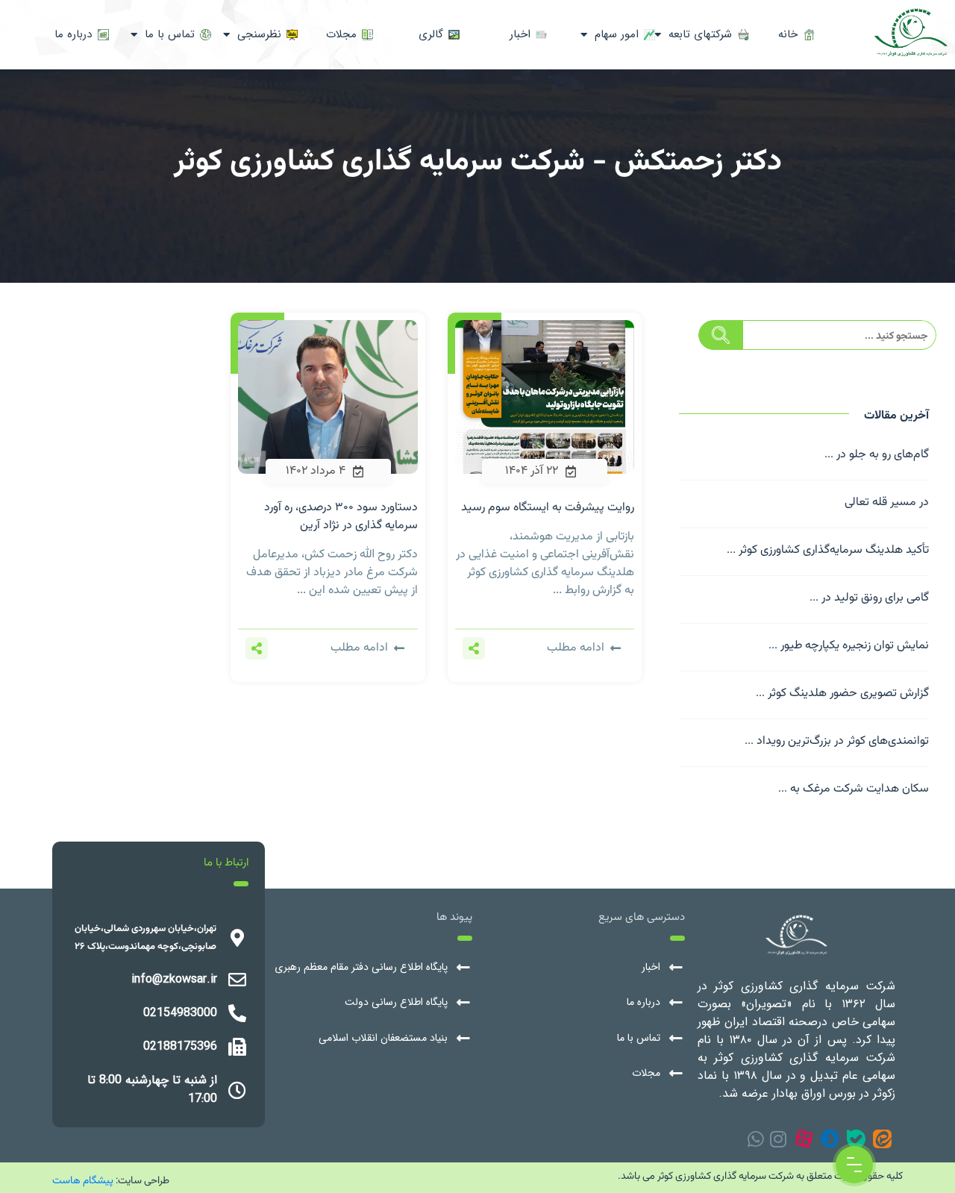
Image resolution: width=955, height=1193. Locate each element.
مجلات (646, 1073)
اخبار (651, 967)
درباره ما (643, 1002)
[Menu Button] (854, 1164)
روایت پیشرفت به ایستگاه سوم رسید (547, 507)
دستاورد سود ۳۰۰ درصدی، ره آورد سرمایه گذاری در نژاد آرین (341, 516)
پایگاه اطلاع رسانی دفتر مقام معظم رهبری (361, 967)
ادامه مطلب (575, 648)
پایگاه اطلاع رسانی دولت (396, 1002)
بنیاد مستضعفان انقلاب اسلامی (383, 1038)
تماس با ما (638, 1038)
